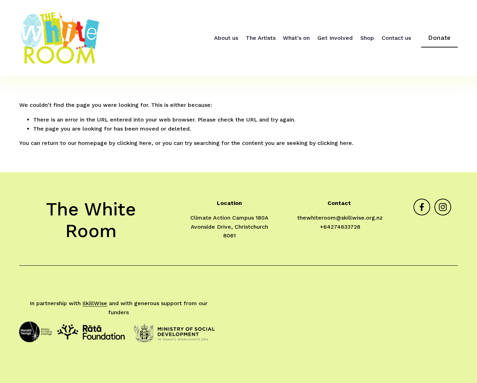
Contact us (396, 38)
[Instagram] (442, 207)
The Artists (261, 38)
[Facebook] (421, 207)
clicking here (134, 143)
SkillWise (94, 303)
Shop (367, 38)
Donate (439, 37)
